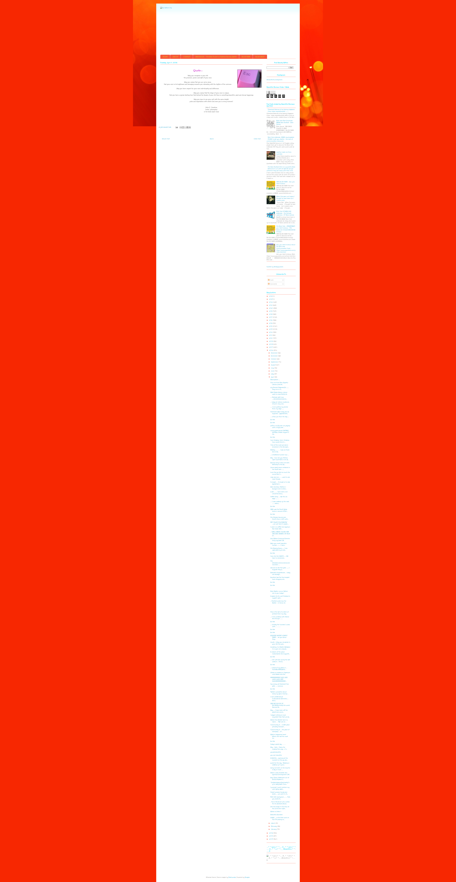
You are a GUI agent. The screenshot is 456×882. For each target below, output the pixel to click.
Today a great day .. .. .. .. (277, 744)
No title (272, 420)
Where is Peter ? (275, 811)
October (274, 359)
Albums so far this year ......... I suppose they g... (279, 569)
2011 (270, 335)
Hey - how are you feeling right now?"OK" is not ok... (279, 459)
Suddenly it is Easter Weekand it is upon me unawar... (280, 648)
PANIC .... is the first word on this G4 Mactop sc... (279, 818)
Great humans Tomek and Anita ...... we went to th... (279, 793)
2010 (271, 338)
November (274, 356)
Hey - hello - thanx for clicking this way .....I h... (278, 748)
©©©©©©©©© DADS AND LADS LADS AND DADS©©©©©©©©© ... (279, 679)
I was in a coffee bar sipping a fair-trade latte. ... (280, 528)
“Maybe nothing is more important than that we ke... (280, 716)
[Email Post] (176, 127)
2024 (271, 296)
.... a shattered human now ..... (279, 455)
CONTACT (186, 57)
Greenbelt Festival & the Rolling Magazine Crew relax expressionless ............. (281, 110)
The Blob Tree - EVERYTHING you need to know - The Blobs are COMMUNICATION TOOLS (285, 229)
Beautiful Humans (276, 815)
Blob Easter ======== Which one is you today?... (279, 592)
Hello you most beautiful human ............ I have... (278, 544)
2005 (271, 833)
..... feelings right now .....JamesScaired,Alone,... (278, 398)
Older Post (257, 139)
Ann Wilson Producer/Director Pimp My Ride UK (280, 539)
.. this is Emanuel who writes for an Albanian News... (280, 803)
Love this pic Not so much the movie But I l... (280, 473)
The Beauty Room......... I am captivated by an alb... (278, 549)
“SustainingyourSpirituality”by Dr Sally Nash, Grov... (280, 783)
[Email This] (181, 127)
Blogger (247, 877)
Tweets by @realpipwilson (275, 267)
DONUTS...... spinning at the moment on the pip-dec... (279, 759)
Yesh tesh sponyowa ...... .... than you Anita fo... (280, 798)
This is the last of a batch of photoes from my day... (279, 613)
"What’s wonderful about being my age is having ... (279, 693)
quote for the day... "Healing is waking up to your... (279, 764)
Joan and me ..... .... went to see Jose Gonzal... (280, 478)
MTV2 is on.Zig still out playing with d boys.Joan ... (280, 426)
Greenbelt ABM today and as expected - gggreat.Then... (279, 413)
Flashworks (232, 877)
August (273, 365)
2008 (271, 344)
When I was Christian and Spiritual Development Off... (280, 774)
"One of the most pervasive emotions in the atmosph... (279, 446)
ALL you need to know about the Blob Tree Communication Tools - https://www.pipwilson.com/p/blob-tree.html (285, 248)
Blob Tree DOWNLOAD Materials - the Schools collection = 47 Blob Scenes (285, 213)
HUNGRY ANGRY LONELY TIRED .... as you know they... (278, 637)
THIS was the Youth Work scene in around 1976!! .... (279, 510)
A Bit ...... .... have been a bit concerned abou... (278, 493)
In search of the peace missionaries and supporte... (280, 653)
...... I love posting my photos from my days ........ (279, 408)
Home (212, 139)
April (272, 377)
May (272, 374)
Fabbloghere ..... (275, 380)
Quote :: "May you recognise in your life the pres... (280, 643)
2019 (271, 311)
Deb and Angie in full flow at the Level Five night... (279, 807)
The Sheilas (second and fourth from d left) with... (279, 518)
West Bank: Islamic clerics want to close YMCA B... (278, 393)
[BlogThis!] (183, 127)
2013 (271, 329)
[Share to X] (185, 127)
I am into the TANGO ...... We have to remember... (279, 557)
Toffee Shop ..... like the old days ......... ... (278, 497)
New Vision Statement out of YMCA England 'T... (279, 778)
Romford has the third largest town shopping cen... (279, 578)
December (274, 353)
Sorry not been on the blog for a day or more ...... (280, 769)
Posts (271, 280)
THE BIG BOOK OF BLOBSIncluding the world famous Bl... (280, 705)
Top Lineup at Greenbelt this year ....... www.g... (279, 685)
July (272, 368)
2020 (271, 308)
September (274, 362)
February (274, 826)
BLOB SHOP (260, 57)
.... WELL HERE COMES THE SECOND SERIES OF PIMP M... (280, 533)
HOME (165, 57)
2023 (271, 299)
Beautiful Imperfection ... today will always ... (280, 573)
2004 (271, 836)
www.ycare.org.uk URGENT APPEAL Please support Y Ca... (279, 432)
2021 (271, 305)
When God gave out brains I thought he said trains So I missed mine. (285, 198)
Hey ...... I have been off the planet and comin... (279, 711)
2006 (271, 350)
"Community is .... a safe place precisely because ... (280, 726)
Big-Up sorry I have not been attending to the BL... (279, 464)
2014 (271, 326)
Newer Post (166, 139)
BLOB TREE (246, 57)
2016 (271, 320)
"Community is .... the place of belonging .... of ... (279, 730)
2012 (271, 332)
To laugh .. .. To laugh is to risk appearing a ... (280, 483)
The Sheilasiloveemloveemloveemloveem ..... (280, 563)
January (274, 829)
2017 (271, 317)
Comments (273, 284)
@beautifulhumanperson (274, 80)
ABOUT (175, 57)
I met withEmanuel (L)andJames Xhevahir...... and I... (279, 698)
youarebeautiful (275, 752)
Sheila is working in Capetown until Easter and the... (280, 673)
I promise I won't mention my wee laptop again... (279, 788)
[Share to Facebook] (187, 127)
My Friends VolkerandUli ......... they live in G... (279, 388)
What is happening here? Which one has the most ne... (279, 736)
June (273, 371)
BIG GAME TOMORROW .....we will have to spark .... (279, 523)
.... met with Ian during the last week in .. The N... (280, 661)
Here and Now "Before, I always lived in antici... (278, 488)
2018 (271, 314)
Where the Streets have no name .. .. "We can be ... (279, 721)
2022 (271, 302)
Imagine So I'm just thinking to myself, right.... (280, 597)
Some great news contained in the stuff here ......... (280, 468)
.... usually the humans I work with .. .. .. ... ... (280, 625)
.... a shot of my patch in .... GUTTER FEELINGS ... (278, 668)
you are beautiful (276, 755)
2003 (271, 839)
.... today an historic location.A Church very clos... (279, 403)
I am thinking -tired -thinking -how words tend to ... (280, 441)
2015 (271, 323)
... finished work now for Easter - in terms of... (278, 602)
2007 (271, 347)
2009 (271, 341)
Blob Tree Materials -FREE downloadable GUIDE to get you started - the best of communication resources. (280, 139)
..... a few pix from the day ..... (279, 417)
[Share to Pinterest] (190, 127)
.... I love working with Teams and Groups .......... (279, 618)
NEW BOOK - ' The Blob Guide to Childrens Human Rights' (216, 57)
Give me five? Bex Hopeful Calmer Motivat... (279, 383)
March (273, 823)
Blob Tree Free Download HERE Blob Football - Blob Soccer (284, 122)
